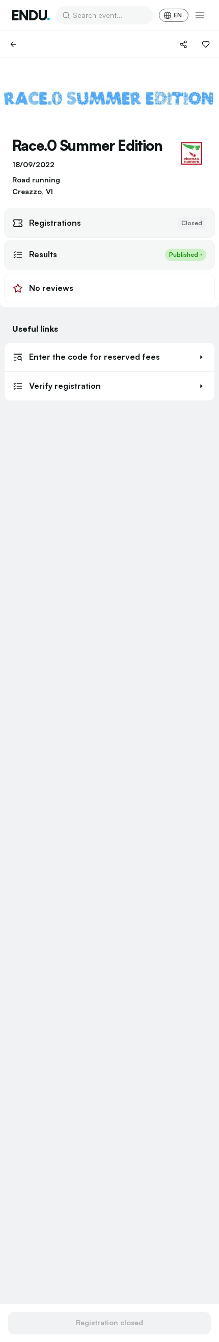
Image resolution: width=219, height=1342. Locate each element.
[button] (109, 357)
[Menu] (200, 15)
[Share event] (183, 44)
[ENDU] (31, 15)
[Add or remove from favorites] (206, 44)
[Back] (13, 44)
